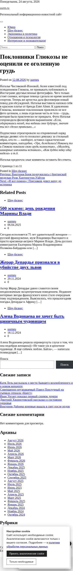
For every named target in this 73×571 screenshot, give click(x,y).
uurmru (34, 79)
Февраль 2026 (16, 460)
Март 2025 (14, 497)
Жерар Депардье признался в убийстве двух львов (30, 265)
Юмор (11, 27)
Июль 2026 (14, 443)
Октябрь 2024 (16, 514)
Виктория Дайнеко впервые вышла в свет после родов (35, 406)
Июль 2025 (14, 484)
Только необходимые (21, 561)
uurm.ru (4, 8)
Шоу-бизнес (15, 30)
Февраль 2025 (16, 501)
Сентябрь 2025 (16, 477)
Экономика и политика (22, 33)
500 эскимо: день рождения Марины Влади (27, 211)
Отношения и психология (23, 37)
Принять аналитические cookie (26, 553)
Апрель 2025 (15, 494)
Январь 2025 (15, 504)
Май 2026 (13, 450)
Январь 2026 (15, 464)
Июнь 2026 (14, 447)
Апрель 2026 (15, 453)
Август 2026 (15, 440)
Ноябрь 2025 (15, 470)
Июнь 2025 (14, 487)
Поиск (4, 358)
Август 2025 (15, 480)
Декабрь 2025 (16, 467)
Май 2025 (13, 491)
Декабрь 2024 (16, 507)
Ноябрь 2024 (15, 511)
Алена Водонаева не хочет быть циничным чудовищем (32, 319)
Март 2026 (14, 457)
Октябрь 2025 (16, 474)
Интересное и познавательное (26, 40)
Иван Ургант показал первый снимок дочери (29, 396)
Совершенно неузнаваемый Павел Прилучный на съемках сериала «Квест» (32, 391)
